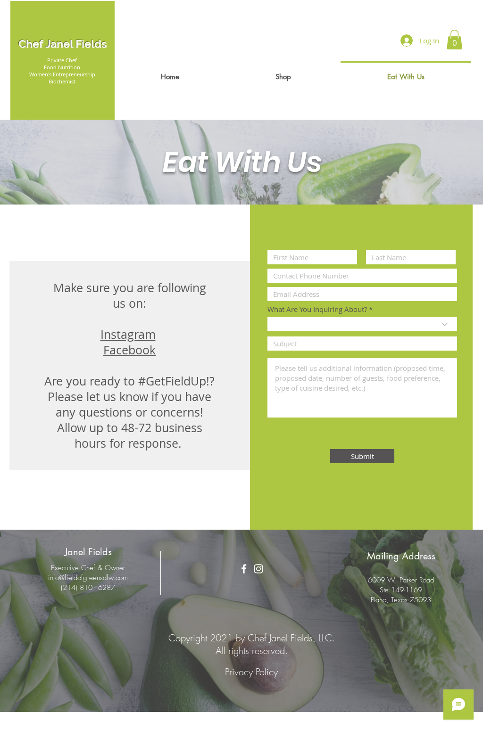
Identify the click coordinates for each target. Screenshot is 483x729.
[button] (454, 39)
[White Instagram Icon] (258, 569)
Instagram (128, 334)
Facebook (129, 350)
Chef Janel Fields (62, 43)
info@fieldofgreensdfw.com (88, 577)
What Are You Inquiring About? (317, 309)
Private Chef (62, 60)
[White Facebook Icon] (244, 569)
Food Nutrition (62, 67)
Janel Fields (88, 552)
